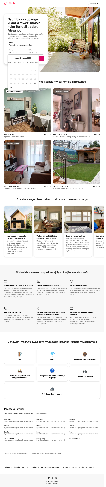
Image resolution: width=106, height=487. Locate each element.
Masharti (56, 483)
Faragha (48, 483)
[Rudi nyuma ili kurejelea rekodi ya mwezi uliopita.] (11, 58)
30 (35, 83)
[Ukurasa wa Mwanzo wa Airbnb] (9, 3)
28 (27, 83)
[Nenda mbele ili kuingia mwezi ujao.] (35, 58)
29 (31, 83)
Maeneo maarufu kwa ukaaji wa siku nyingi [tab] (18, 413)
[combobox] (26, 45)
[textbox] (16, 52)
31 (11, 87)
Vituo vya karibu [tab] (41, 413)
